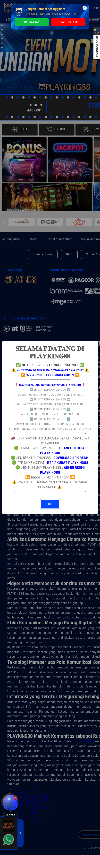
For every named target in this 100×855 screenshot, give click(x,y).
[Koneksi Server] (10, 803)
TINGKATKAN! (32, 22)
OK (50, 504)
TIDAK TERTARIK (68, 22)
